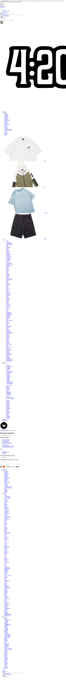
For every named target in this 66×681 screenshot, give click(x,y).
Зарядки (6, 652)
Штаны (6, 134)
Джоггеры (6, 118)
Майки (6, 122)
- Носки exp (9, 380)
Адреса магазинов (5, 451)
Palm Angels (9, 330)
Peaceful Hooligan (10, 332)
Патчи (8, 409)
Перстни (8, 404)
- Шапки (8, 377)
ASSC (6, 503)
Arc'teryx (8, 248)
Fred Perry (8, 286)
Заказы (3, 10)
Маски (8, 415)
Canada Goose (9, 259)
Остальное (6, 667)
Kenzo (8, 303)
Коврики (8, 401)
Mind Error (8, 317)
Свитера (6, 127)
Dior (7, 272)
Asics (7, 249)
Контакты (4, 453)
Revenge (8, 338)
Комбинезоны (7, 124)
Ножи (8, 414)
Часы (7, 391)
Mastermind (6, 569)
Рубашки (6, 126)
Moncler (8, 316)
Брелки (8, 406)
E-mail (1, 13)
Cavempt (8, 261)
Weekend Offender (10, 359)
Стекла (8, 400)
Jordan (8, 299)
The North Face (9, 349)
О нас (3, 450)
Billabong (8, 253)
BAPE (8, 251)
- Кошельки (9, 393)
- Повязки (8, 378)
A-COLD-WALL (9, 243)
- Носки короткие (10, 383)
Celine (8, 262)
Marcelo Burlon (9, 313)
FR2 (7, 285)
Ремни (8, 386)
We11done (8, 358)
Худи (5, 131)
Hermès (8, 293)
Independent (9, 298)
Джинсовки (7, 116)
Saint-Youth (8, 342)
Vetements (8, 357)
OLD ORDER (9, 326)
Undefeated (8, 354)
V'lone (8, 355)
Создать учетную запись (4, 15)
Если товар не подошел (6, 442)
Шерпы (6, 490)
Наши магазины (5, 419)
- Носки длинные (10, 382)
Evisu (7, 277)
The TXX (8, 350)
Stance (8, 346)
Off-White (6, 581)
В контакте (4, 457)
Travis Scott (6, 607)
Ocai (7, 325)
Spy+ (7, 345)
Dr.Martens (8, 274)
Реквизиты (4, 452)
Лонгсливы (7, 478)
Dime (7, 271)
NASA (8, 318)
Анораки (6, 113)
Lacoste (8, 305)
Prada (7, 334)
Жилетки (6, 119)
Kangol (6, 554)
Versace (8, 356)
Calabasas (8, 257)
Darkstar (8, 267)
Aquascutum (9, 247)
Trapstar (8, 352)
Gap (5, 541)
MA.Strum (8, 315)
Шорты (45, 238)
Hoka (7, 296)
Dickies (8, 270)
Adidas (8, 241)
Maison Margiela (7, 568)
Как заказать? (4, 420)
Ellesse (6, 529)
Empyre (8, 276)
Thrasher (8, 351)
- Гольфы (6, 632)
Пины (8, 410)
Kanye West (9, 304)
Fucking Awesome (10, 278)
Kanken (8, 300)
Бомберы (6, 114)
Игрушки (8, 408)
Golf (7, 289)
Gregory (8, 290)
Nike (7, 321)
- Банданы (8, 373)
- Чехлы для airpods (10, 397)
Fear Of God (9, 284)
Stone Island (9, 347)
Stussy (8, 348)
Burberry (8, 255)
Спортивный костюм (8, 130)
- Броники (6, 620)
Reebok (8, 337)
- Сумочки (8, 367)
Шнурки (8, 387)
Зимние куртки (7, 120)
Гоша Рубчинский (10, 360)
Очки (8, 390)
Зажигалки (8, 407)
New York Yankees (10, 320)
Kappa (6, 556)
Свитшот (6, 128)
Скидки (3, 418)
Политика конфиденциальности (8, 446)
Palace (8, 329)
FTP (7, 287)
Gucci (8, 291)
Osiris (5, 582)
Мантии (6, 121)
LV (7, 311)
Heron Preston (9, 294)
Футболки (6, 132)
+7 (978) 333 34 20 (7, 465)
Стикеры (8, 412)
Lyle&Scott (8, 312)
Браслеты (8, 405)
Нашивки (8, 416)
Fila (7, 282)
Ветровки (6, 115)
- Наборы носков (9, 381)
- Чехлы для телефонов (11, 398)
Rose (5, 595)
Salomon (8, 341)
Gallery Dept (7, 542)
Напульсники (7, 643)
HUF (7, 297)
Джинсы (6, 117)
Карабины (8, 417)
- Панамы (8, 375)
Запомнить (5, 676)
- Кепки (8, 374)
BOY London (9, 254)
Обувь (3, 362)
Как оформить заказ (5, 439)
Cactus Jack (8, 258)
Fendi (7, 281)
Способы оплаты (5, 441)
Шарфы (8, 388)
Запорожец (8, 361)
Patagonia (8, 331)
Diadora (8, 269)
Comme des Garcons (10, 263)
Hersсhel (8, 295)
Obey (7, 324)
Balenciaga (8, 250)
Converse (8, 264)
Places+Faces (9, 333)
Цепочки (8, 402)
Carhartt (8, 260)
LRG (7, 310)
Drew (7, 273)
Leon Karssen (9, 307)
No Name (8, 322)
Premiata (8, 335)
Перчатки (8, 389)
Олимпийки (7, 123)
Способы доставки (5, 440)
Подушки (8, 411)
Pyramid (8, 336)
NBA (7, 319)
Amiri (8, 246)
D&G (7, 266)
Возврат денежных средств (7, 443)
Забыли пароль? (6, 14)
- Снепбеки (9, 376)
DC (7, 268)
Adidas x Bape (9, 242)
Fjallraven (8, 283)
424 (7, 240)
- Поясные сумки (8, 619)
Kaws (8, 302)
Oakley (8, 323)
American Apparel (10, 244)
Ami (7, 245)
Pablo (7, 328)
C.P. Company (9, 256)
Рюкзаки (8, 369)
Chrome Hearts (9, 265)
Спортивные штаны (8, 129)
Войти (1, 12)
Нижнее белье (9, 385)
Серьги (6, 655)
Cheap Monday (7, 516)
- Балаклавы (9, 372)
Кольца (8, 403)
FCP (7, 280)
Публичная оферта (5, 445)
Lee (7, 308)
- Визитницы (9, 394)
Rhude (8, 339)
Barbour (8, 252)
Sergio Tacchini (9, 344)
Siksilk (8, 343)
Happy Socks (9, 292)
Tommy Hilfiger (7, 608)
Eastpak (8, 275)
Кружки (8, 413)
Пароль (1, 14)
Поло (5, 125)
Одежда (3, 111)
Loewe (8, 309)
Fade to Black (9, 279)
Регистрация (5, 12)
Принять (19, 1)
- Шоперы (8, 368)
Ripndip (6, 594)
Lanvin (8, 306)
